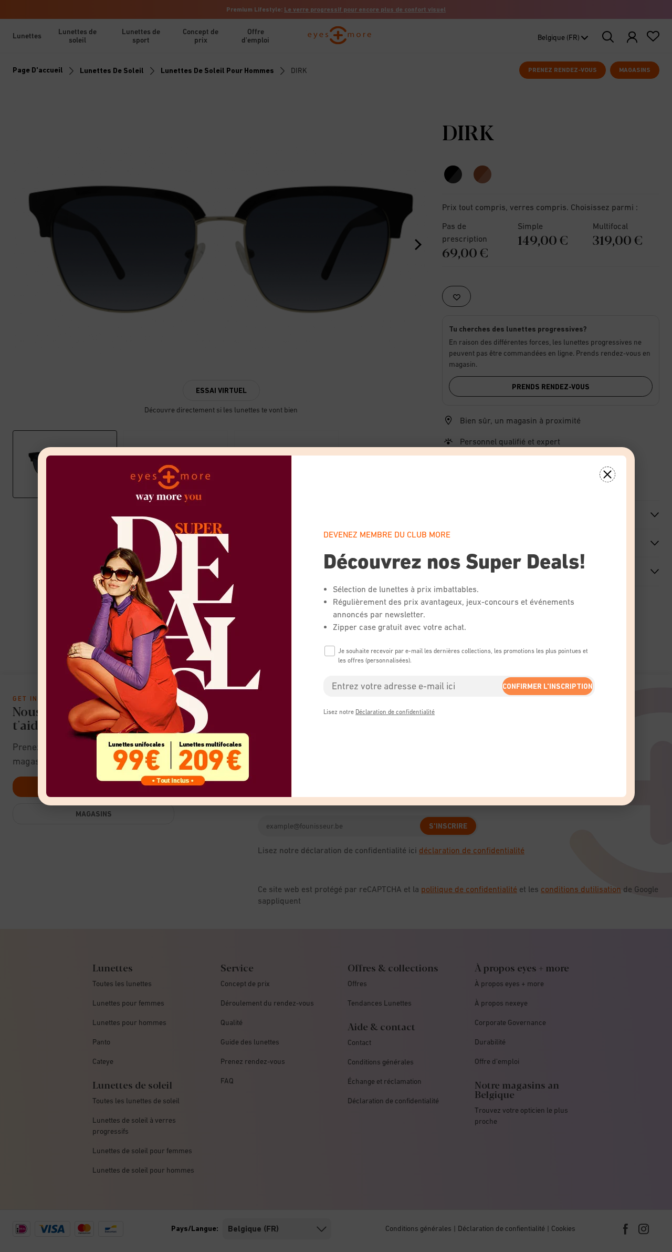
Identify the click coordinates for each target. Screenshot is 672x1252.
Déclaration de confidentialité (395, 712)
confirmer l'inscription (547, 686)
